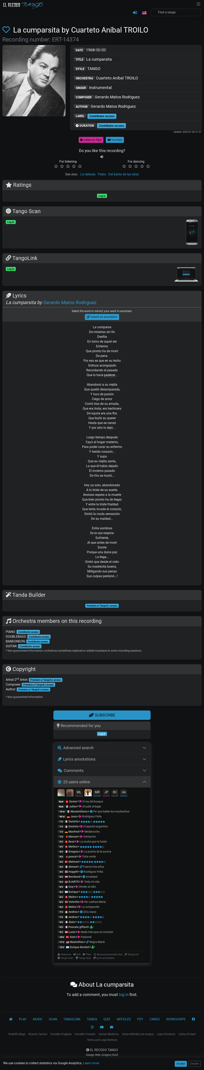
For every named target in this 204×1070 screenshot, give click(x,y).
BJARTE (74, 881)
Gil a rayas (89, 911)
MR (97, 792)
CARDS (155, 1019)
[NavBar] (198, 3)
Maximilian (77, 942)
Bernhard (74, 876)
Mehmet (74, 861)
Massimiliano (79, 811)
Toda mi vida (91, 881)
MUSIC (37, 1019)
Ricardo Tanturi (37, 1034)
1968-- (91, 49)
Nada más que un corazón (96, 932)
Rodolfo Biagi (17, 1034)
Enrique (74, 891)
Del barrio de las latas (123, 174)
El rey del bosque (92, 801)
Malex (72, 896)
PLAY (22, 1019)
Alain (72, 922)
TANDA (92, 1019)
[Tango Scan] (91, 811)
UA (124, 792)
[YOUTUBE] (102, 1027)
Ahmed (73, 866)
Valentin (74, 901)
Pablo (102, 174)
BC (115, 792)
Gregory (74, 851)
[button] (144, 13)
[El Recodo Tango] (11, 1019)
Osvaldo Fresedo (85, 1034)
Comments (73, 770)
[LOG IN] (135, 13)
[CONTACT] (111, 1027)
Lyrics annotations (79, 759)
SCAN (53, 1019)
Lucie (72, 932)
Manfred (74, 831)
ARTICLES (124, 1019)
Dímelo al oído (87, 886)
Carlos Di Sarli (186, 1034)
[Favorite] (6, 30)
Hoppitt (73, 871)
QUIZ (106, 1019)
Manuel (73, 836)
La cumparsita (94, 59)
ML (79, 792)
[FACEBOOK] (193, 1019)
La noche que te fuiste (93, 841)
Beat (72, 841)
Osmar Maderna (109, 1034)
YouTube (116, 139)
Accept (181, 1063)
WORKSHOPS (175, 1019)
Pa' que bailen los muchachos (111, 811)
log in (123, 994)
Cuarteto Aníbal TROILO (107, 78)
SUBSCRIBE (104, 715)
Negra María (97, 942)
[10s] (102, 157)
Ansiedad (91, 876)
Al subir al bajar (91, 806)
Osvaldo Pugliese (61, 1034)
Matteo (73, 846)
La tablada (87, 174)
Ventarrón (89, 836)
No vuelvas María (95, 901)
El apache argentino (95, 826)
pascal (73, 856)
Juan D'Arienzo (166, 1034)
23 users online (76, 782)
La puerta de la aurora (97, 851)
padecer (109, 375)
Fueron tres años (93, 866)
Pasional (85, 937)
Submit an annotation (103, 316)
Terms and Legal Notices (102, 1039)
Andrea (73, 911)
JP (106, 792)
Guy (71, 886)
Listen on (92, 139)
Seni (73, 937)
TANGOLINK (71, 1019)
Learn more (91, 1063)
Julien (73, 806)
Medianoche (92, 831)
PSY (140, 1019)
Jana (74, 816)
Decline (194, 1063)
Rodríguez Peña (91, 816)
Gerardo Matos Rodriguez (108, 97)
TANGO (88, 68)
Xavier (73, 801)
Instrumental (94, 87)
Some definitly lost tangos (138, 1034)
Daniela (74, 821)
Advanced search (78, 747)
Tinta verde (88, 856)
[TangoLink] (81, 866)
